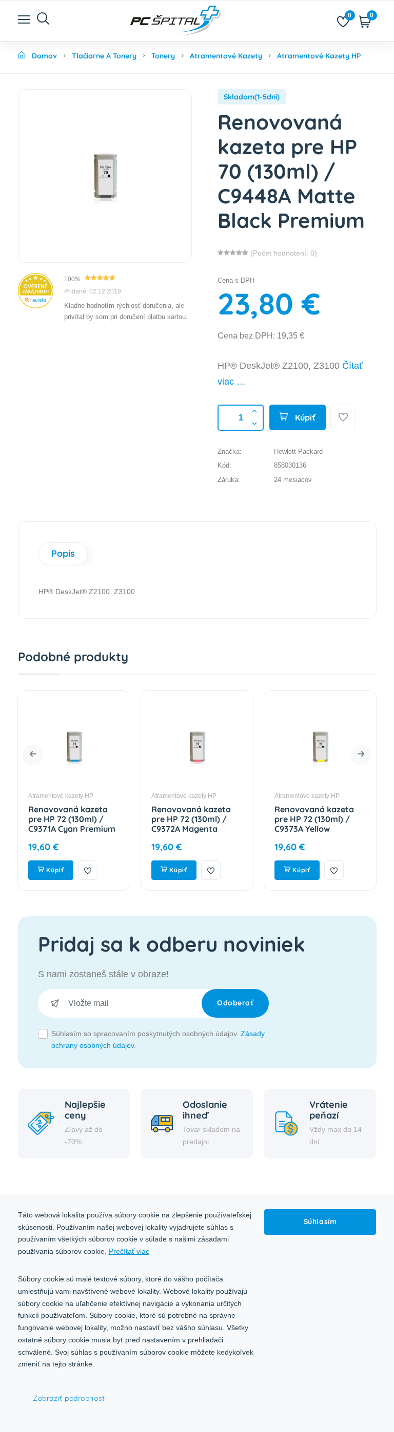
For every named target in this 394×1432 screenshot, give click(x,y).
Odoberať (235, 1002)
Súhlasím (320, 1221)
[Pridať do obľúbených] (343, 417)
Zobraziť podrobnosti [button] (70, 1398)
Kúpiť (304, 417)
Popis (63, 553)
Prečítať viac (129, 1251)
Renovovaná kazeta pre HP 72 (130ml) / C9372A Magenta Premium (128, 824)
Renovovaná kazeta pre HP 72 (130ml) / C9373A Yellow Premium (251, 824)
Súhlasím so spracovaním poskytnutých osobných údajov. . (158, 1039)
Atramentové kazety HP (120, 795)
